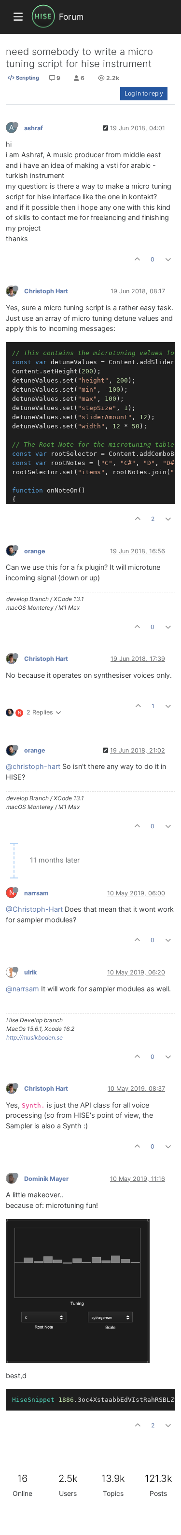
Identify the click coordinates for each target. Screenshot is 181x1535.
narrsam (36, 893)
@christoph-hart (33, 766)
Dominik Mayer (46, 1178)
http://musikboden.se (34, 1037)
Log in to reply (144, 93)
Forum (71, 17)
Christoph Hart (46, 291)
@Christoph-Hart (34, 909)
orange (34, 551)
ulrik (30, 972)
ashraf (33, 128)
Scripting (26, 77)
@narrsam (22, 989)
